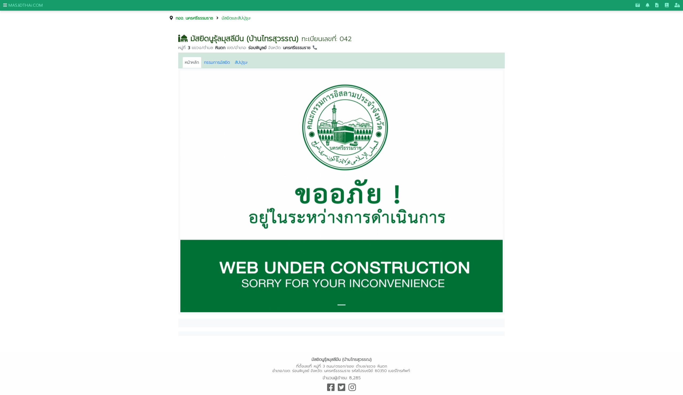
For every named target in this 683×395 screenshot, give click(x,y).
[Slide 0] (341, 305)
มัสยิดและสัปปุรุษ (236, 18)
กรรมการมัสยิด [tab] (217, 62)
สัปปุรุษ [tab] (241, 62)
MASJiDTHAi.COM (25, 5)
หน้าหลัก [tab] (192, 62)
